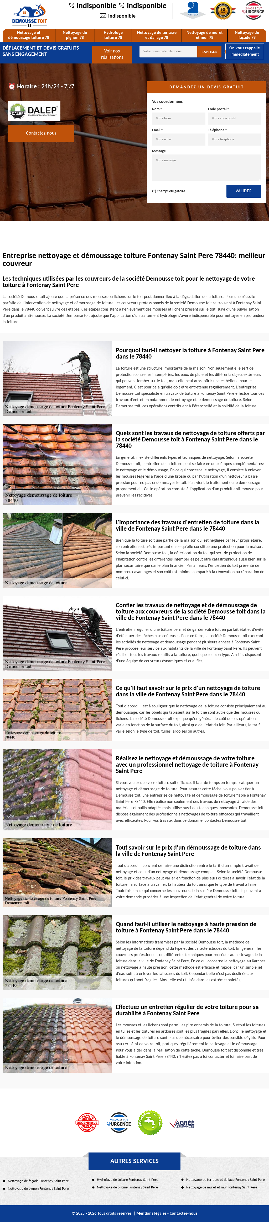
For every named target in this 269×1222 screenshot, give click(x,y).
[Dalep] (34, 111)
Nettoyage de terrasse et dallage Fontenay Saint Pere (225, 1180)
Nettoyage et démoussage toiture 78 (28, 35)
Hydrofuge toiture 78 (113, 35)
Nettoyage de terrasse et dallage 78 (157, 35)
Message (159, 151)
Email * (157, 130)
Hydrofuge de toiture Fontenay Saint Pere (127, 1180)
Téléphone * (217, 130)
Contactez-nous (41, 133)
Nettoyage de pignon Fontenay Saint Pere (38, 1189)
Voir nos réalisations (112, 54)
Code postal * (218, 109)
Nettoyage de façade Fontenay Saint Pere (38, 1181)
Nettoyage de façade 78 (247, 35)
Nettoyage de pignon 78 (75, 35)
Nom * (157, 109)
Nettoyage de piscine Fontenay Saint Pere (127, 1187)
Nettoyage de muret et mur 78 (205, 35)
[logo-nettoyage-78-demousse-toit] (29, 15)
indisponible (96, 6)
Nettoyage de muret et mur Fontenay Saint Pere (221, 1187)
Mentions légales (151, 1214)
